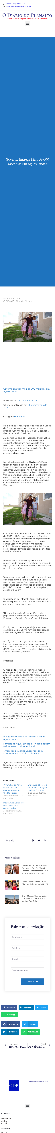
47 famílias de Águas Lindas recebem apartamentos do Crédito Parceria (23, 752)
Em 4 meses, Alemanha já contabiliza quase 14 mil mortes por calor (34, 898)
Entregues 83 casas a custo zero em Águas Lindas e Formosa (37, 787)
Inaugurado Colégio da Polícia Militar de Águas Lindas (14, 805)
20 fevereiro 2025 (28, 400)
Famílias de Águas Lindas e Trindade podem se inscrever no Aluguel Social (26, 745)
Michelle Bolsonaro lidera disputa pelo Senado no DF (35, 882)
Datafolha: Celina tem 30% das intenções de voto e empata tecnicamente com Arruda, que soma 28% (35, 869)
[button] (27, 23)
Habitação (19, 416)
